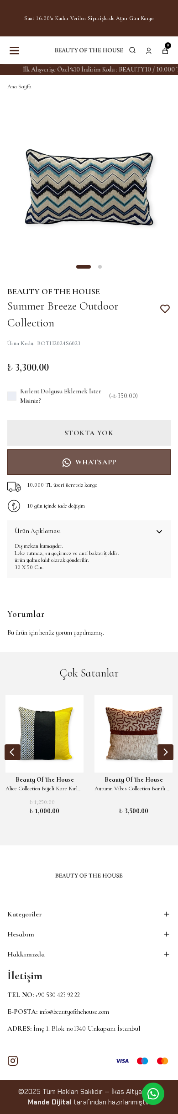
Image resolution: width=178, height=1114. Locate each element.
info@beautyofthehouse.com (74, 1012)
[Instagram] (12, 1060)
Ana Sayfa (19, 86)
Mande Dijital (50, 1102)
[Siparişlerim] (148, 50)
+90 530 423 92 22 (58, 995)
